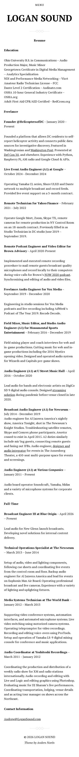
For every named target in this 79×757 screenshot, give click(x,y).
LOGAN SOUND (39, 18)
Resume (39, 40)
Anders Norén (46, 743)
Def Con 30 (11, 155)
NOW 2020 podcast (57, 275)
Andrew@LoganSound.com (22, 719)
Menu (39, 5)
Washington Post (41, 150)
